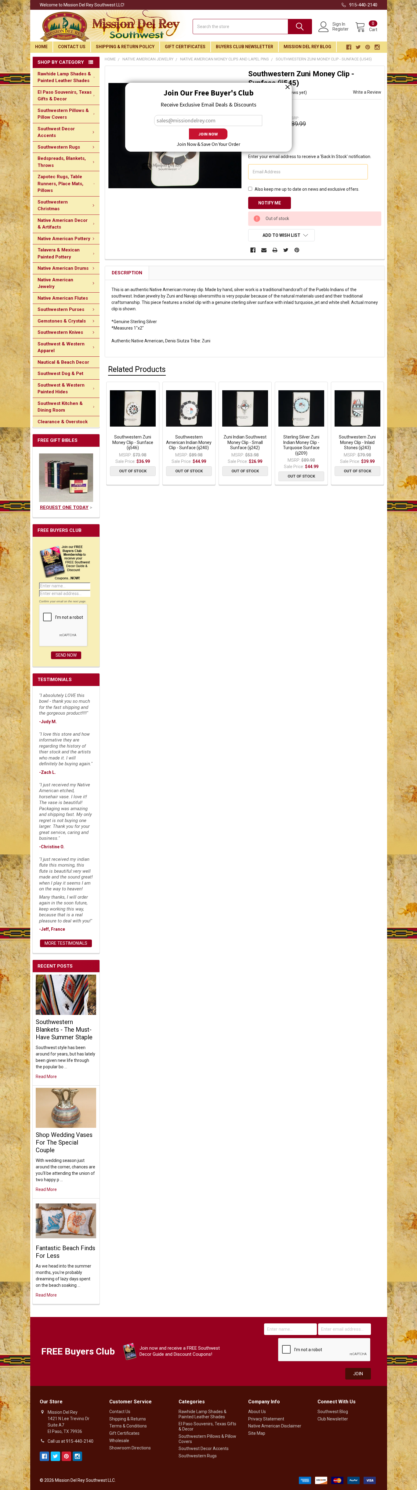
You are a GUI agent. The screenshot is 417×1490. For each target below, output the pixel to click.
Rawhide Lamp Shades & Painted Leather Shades (64, 77)
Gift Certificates (185, 46)
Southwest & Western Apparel (61, 347)
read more (46, 1076)
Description (127, 273)
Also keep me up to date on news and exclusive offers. (307, 189)
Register (340, 29)
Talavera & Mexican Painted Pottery (59, 253)
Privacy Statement (266, 1418)
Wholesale (119, 1440)
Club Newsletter (332, 1418)
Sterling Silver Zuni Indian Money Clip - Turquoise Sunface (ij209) (301, 445)
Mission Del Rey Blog (307, 46)
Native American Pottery (64, 238)
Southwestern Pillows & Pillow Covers (63, 114)
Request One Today (64, 507)
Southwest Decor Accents (56, 132)
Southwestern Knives (60, 332)
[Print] (275, 250)
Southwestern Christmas (53, 205)
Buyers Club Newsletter (244, 46)
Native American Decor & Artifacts (63, 224)
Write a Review (367, 92)
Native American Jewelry (55, 283)
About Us (257, 1411)
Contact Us (71, 46)
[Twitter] (286, 250)
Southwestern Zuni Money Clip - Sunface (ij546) (132, 442)
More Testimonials (66, 943)
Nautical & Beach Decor (63, 362)
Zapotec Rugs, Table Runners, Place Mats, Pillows (60, 183)
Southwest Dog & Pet (60, 373)
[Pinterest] (297, 250)
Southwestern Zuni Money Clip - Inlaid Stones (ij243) (357, 442)
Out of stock (133, 471)
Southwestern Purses (61, 309)
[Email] (264, 250)
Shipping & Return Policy (125, 46)
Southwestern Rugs (59, 147)
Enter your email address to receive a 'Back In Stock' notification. (309, 156)
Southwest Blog (332, 1411)
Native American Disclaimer (274, 1425)
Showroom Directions (130, 1447)
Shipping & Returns (127, 1418)
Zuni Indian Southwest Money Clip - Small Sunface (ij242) (245, 442)
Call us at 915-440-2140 (70, 1441)
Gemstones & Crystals (62, 321)
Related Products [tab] (137, 369)
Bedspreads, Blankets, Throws (62, 162)
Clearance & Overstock (63, 421)
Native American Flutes (63, 298)
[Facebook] (253, 250)
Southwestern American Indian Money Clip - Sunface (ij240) (189, 442)
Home (41, 46)
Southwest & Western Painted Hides (61, 388)
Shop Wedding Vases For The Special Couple (64, 1142)
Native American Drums (63, 268)
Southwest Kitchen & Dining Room (60, 407)
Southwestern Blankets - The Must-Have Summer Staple (64, 1029)
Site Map (256, 1433)
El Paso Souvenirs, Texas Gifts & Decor (65, 95)
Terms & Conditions (128, 1425)
